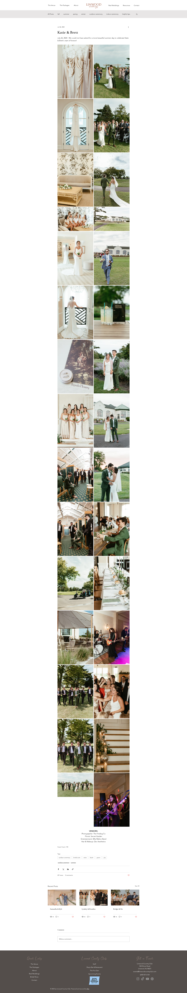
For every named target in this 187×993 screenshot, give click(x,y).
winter (83, 14)
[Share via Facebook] (58, 869)
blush (91, 857)
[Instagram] (138, 979)
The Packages (34, 967)
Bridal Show (34, 977)
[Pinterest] (152, 979)
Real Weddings (34, 974)
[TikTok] (143, 979)
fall (59, 14)
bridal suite (76, 857)
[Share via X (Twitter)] (63, 869)
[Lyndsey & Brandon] (93, 898)
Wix (88, 989)
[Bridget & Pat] (125, 897)
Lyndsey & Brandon (88, 909)
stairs (85, 857)
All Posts (51, 14)
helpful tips (126, 14)
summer (66, 14)
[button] (137, 14)
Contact (34, 980)
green (98, 857)
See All (137, 886)
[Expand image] (75, 71)
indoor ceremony (112, 14)
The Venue (34, 964)
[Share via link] (73, 869)
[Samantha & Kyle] (62, 897)
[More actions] (128, 27)
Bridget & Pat (118, 909)
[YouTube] (147, 979)
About (34, 970)
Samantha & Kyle (56, 909)
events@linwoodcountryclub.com (144, 971)
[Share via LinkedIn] (68, 869)
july (105, 857)
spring (75, 14)
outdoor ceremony (95, 14)
